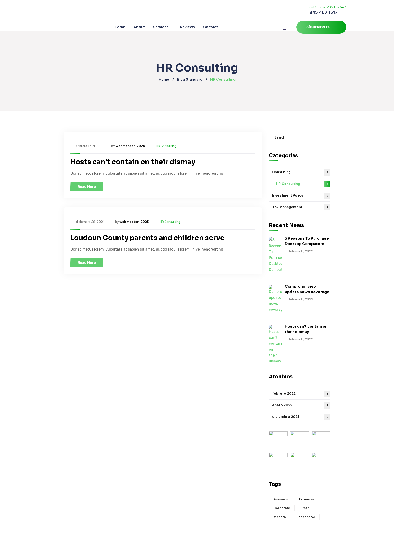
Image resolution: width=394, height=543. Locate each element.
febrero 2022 (300, 393)
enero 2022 (300, 405)
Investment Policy (300, 195)
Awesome (281, 499)
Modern (279, 517)
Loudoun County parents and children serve (147, 237)
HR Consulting (166, 146)
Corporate (281, 508)
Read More (87, 187)
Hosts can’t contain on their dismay (132, 162)
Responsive (305, 517)
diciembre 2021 (300, 416)
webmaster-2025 (130, 146)
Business (306, 499)
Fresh (305, 508)
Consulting (300, 172)
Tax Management (300, 207)
